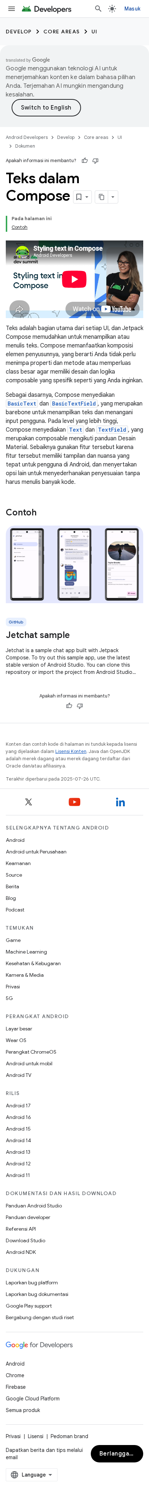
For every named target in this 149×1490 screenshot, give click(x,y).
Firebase (16, 1387)
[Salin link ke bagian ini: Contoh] (44, 513)
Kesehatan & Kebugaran (33, 963)
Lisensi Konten (70, 751)
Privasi (13, 986)
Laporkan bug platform (32, 1282)
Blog (11, 898)
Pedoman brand (69, 1436)
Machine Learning (26, 951)
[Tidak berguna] (95, 160)
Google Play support (29, 1305)
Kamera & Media (25, 975)
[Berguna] (84, 160)
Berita (12, 886)
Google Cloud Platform (33, 1398)
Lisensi (35, 1436)
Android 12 (18, 1163)
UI (94, 31)
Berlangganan (119, 1453)
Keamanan (18, 863)
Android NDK (21, 1252)
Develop (19, 31)
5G (9, 998)
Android (15, 840)
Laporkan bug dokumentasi (37, 1294)
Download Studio (25, 1240)
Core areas (61, 31)
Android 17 (18, 1105)
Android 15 (18, 1128)
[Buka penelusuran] (98, 8)
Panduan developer (28, 1217)
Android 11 (18, 1175)
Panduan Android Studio (34, 1205)
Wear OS (16, 1040)
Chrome (15, 1375)
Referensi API (21, 1229)
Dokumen (25, 146)
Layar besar (19, 1028)
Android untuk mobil (29, 1063)
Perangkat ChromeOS (31, 1052)
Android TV (18, 1075)
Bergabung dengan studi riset (40, 1317)
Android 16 (18, 1117)
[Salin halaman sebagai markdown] (101, 197)
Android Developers (27, 137)
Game (13, 940)
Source (14, 875)
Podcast (15, 909)
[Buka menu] (11, 8)
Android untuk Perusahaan (36, 851)
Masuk (132, 8)
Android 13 (18, 1152)
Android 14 (18, 1140)
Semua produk (23, 1410)
